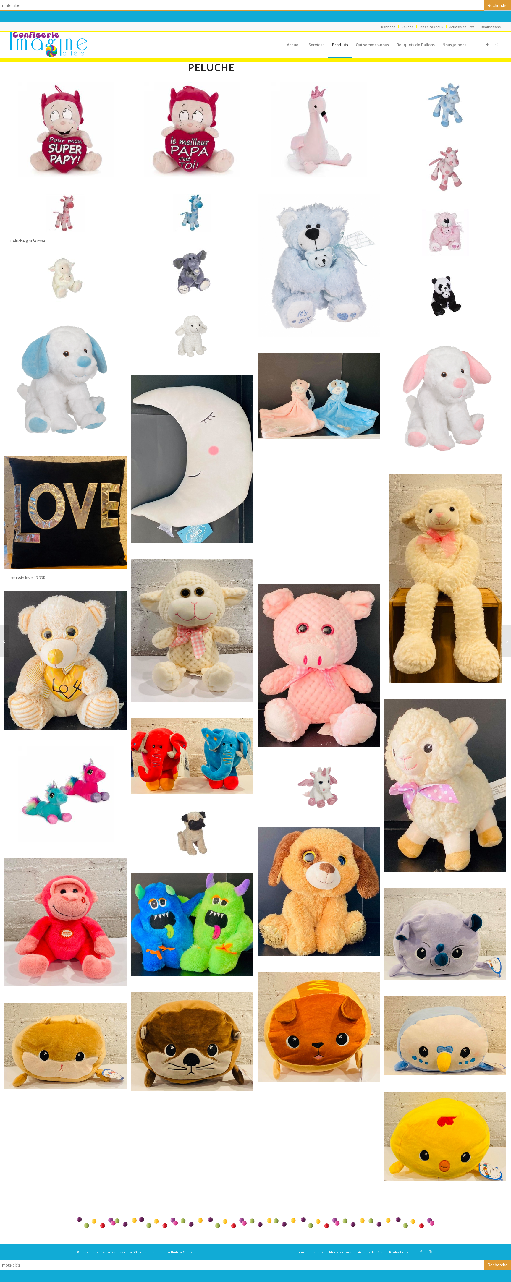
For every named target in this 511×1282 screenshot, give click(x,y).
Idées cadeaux (431, 27)
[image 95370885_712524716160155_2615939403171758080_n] (67, 1054)
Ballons (407, 27)
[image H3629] (67, 802)
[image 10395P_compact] (447, 177)
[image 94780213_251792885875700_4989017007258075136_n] (321, 1035)
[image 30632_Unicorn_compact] (321, 795)
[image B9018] (67, 138)
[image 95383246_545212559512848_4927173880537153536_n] (447, 1144)
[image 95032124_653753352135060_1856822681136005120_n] (194, 764)
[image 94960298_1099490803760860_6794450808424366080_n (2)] (321, 519)
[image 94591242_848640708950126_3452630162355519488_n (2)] (321, 404)
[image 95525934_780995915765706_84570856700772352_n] (67, 930)
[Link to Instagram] (496, 44)
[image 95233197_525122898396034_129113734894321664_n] (194, 638)
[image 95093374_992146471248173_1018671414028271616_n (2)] (194, 467)
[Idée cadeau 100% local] (4, 641)
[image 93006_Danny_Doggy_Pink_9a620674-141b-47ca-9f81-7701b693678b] (447, 405)
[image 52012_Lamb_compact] (194, 343)
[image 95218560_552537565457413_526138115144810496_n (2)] (67, 668)
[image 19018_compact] (447, 304)
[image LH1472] (321, 138)
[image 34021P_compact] (447, 240)
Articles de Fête (462, 27)
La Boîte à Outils (179, 1252)
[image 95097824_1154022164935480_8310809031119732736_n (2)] (321, 673)
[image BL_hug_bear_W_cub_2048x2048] (321, 273)
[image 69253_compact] (67, 286)
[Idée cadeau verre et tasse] (506, 641)
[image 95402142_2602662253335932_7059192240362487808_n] (447, 586)
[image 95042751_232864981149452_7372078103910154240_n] (194, 1049)
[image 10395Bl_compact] (447, 113)
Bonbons (388, 27)
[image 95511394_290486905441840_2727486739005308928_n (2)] (447, 793)
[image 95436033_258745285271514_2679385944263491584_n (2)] (321, 899)
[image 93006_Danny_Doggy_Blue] (67, 387)
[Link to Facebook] (487, 44)
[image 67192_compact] (194, 841)
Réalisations (491, 27)
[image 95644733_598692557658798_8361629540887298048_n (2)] (194, 932)
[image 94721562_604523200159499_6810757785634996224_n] (447, 942)
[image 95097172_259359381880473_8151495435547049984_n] (447, 1044)
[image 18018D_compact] (194, 280)
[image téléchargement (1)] (194, 221)
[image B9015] (194, 138)
